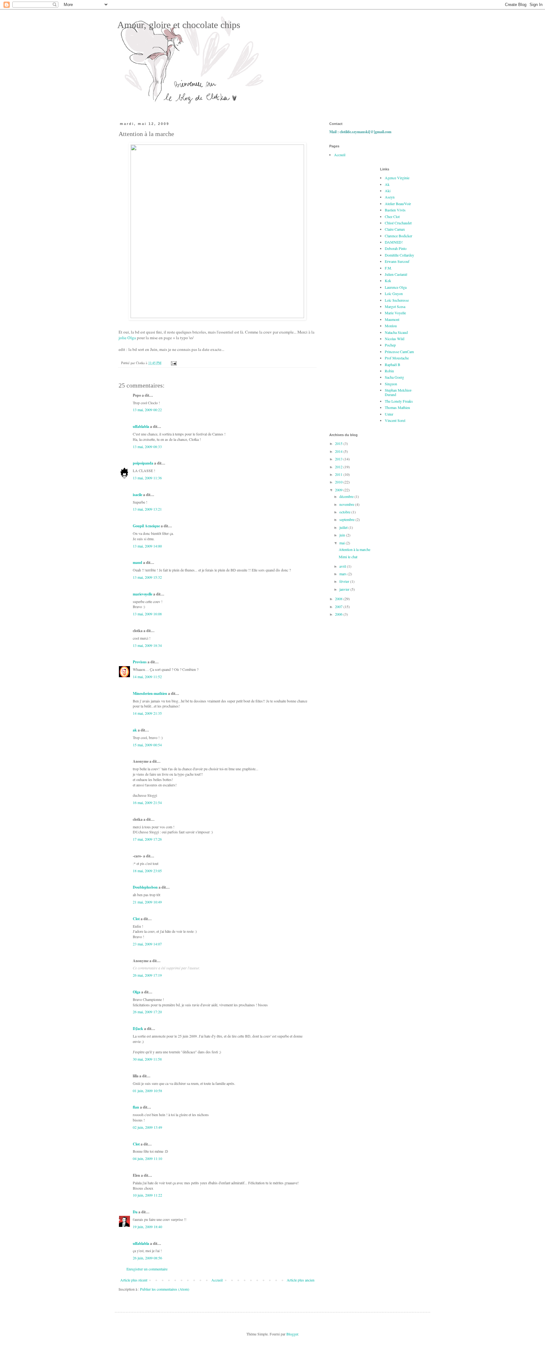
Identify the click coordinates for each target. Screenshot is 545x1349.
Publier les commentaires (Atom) (164, 1289)
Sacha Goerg (394, 377)
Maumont (392, 319)
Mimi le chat (348, 556)
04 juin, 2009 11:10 (147, 1158)
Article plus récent (133, 1279)
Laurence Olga (396, 287)
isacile (137, 494)
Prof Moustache (397, 357)
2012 (339, 466)
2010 (339, 481)
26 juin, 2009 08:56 (147, 1257)
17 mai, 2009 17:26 (147, 839)
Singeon (391, 383)
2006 (339, 614)
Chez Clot (392, 216)
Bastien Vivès (395, 209)
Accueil (217, 1279)
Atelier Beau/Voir (398, 203)
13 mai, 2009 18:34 (147, 645)
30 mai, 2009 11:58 (147, 1059)
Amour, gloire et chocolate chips (177, 25)
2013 (339, 458)
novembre (347, 504)
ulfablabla (141, 426)
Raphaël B (392, 364)
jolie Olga (127, 337)
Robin (389, 370)
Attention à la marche (354, 549)
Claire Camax (395, 229)
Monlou (391, 325)
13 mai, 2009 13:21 (147, 509)
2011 (339, 474)
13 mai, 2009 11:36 (147, 477)
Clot (136, 918)
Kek (388, 280)
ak (135, 730)
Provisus (140, 662)
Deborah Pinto (396, 248)
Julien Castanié (396, 274)
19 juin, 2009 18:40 (147, 1226)
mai (342, 542)
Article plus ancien (300, 1279)
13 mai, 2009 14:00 (147, 545)
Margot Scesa (395, 306)
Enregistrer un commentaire (146, 1268)
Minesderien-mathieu (150, 693)
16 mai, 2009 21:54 (147, 802)
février (344, 581)
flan (136, 1107)
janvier (344, 589)
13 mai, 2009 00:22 (147, 409)
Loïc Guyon (394, 293)
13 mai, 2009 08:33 (147, 446)
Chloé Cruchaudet (398, 222)
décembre (347, 496)
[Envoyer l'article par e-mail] (173, 363)
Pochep (390, 344)
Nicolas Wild (394, 338)
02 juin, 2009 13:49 (147, 1127)
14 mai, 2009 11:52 (147, 676)
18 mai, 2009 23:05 (147, 870)
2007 (339, 606)
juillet (344, 527)
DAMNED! (394, 242)
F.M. (388, 267)
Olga (136, 992)
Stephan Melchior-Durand (398, 392)
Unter (389, 414)
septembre (347, 519)
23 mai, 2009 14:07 (147, 943)
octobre (345, 511)
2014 (339, 451)
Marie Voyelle (395, 312)
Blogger (292, 1333)
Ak (387, 184)
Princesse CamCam (399, 351)
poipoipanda (143, 463)
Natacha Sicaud (396, 332)
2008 (339, 598)
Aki (387, 190)
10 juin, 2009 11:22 (147, 1195)
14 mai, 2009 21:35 (147, 713)
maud (137, 562)
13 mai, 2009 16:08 (147, 613)
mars (343, 573)
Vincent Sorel (395, 420)
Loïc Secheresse (397, 300)
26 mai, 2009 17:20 (147, 1011)
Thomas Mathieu (397, 407)
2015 (339, 443)
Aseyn (390, 196)
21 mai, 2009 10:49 (147, 901)
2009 (339, 489)
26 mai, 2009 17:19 (147, 975)
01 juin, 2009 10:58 (147, 1090)
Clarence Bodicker (398, 235)
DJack (138, 1028)
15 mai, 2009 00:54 (147, 744)
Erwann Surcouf (397, 261)
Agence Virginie (397, 177)
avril (343, 566)
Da (135, 1212)
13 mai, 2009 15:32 (147, 577)
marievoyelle (142, 594)
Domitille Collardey (399, 254)
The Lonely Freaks (399, 401)
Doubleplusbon (145, 887)
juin (342, 534)
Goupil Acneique (146, 526)
